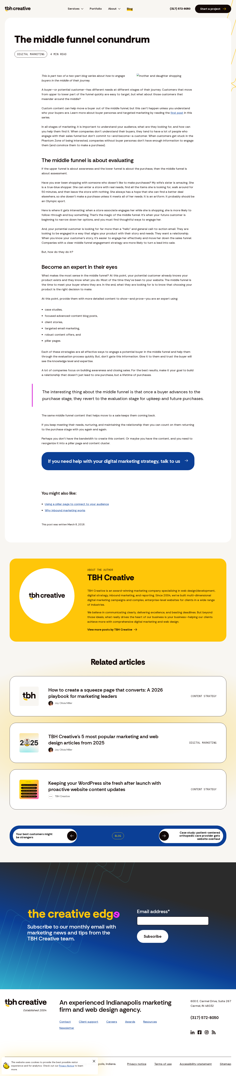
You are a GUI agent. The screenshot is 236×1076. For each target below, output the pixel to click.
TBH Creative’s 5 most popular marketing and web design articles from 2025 (103, 739)
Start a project (210, 9)
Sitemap (225, 1064)
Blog (130, 9)
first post (176, 113)
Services (73, 9)
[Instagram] (207, 1032)
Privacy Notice (66, 1065)
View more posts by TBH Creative (109, 629)
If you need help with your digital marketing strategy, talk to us (114, 461)
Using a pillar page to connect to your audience (77, 504)
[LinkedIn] (192, 1032)
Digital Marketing (30, 54)
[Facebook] (199, 1032)
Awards (130, 1022)
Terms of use (163, 1064)
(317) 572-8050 (180, 9)
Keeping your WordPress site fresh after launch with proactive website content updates (104, 786)
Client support (88, 1022)
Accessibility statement (196, 1064)
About (112, 9)
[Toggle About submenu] (118, 9)
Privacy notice (136, 1064)
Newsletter (66, 1028)
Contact (65, 1022)
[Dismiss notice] (94, 1061)
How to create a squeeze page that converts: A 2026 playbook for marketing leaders (105, 693)
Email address (153, 911)
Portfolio (96, 9)
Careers (111, 1022)
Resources (150, 1022)
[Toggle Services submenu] (81, 9)
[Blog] (214, 1032)
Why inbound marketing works (65, 510)
